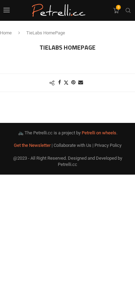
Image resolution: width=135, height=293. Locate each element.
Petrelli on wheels (99, 132)
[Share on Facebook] (59, 82)
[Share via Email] (80, 82)
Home (6, 32)
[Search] (128, 10)
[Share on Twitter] (66, 82)
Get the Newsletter (32, 145)
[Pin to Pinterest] (73, 82)
